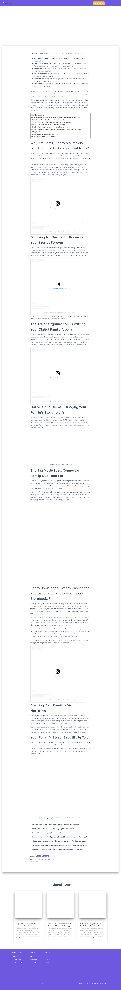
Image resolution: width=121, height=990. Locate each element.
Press (31, 956)
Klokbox (63, 250)
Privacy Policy (50, 984)
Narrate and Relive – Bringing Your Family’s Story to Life (50, 124)
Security (15, 956)
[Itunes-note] (103, 973)
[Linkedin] (90, 973)
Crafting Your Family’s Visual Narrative (45, 134)
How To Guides (17, 962)
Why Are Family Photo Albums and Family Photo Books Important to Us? (56, 117)
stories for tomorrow (35, 861)
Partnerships (33, 959)
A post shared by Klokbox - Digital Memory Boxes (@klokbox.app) (58, 231)
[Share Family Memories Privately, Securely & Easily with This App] (60, 904)
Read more (22, 938)
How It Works (17, 959)
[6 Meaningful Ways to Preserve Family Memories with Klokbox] (92, 904)
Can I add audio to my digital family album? (48, 833)
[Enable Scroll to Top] (118, 987)
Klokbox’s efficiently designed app (64, 640)
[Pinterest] (101, 973)
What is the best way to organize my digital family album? (53, 829)
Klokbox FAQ (34, 962)
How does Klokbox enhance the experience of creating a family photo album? (58, 850)
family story (48, 859)
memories (54, 859)
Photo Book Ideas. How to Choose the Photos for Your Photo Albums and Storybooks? (56, 130)
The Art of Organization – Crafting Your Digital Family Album (52, 122)
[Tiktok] (97, 973)
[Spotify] (106, 973)
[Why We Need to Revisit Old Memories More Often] (28, 904)
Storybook (46, 316)
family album (40, 859)
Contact (48, 959)
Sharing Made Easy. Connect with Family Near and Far (50, 127)
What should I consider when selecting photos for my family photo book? (59, 841)
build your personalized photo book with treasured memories (57, 636)
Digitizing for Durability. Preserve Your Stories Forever (50, 120)
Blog (47, 962)
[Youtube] (99, 973)
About (47, 956)
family (34, 859)
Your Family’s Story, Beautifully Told (44, 136)
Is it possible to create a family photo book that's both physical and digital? (60, 845)
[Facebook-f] (92, 973)
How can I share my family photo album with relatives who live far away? (59, 837)
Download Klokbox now (38, 749)
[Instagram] (87, 973)
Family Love (45, 856)
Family (38, 856)
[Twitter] (94, 973)
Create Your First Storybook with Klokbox (64, 425)
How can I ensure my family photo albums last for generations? (56, 825)
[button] (60, 825)
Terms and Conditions (39, 984)
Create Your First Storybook (64, 751)
